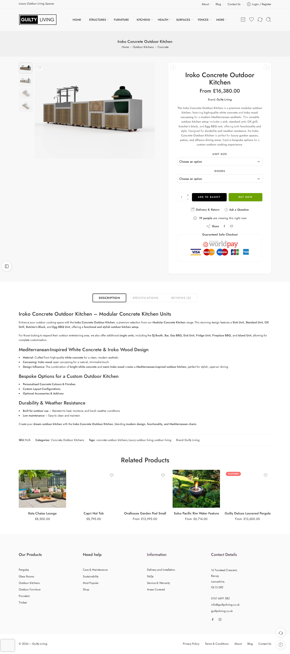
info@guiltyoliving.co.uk (225, 604)
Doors (219, 171)
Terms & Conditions (217, 644)
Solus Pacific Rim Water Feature (196, 513)
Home (125, 47)
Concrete (163, 47)
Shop (86, 589)
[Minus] (188, 199)
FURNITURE (121, 20)
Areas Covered (156, 589)
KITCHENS (143, 20)
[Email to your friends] (231, 226)
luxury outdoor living (141, 440)
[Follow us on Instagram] (220, 619)
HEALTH (163, 20)
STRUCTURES (97, 20)
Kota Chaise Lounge (42, 513)
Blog (218, 4)
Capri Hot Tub (94, 513)
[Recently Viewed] (280, 644)
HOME (77, 20)
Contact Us (234, 4)
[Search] (268, 19)
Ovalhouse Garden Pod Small (145, 513)
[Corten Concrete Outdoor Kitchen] (173, 67)
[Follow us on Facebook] (212, 619)
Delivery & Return (207, 209)
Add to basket (209, 197)
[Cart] (243, 19)
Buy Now (246, 197)
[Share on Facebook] (224, 226)
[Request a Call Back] (280, 632)
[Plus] (188, 195)
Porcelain (24, 596)
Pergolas (24, 570)
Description (109, 298)
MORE (220, 20)
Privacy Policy (191, 644)
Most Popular (91, 583)
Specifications (145, 298)
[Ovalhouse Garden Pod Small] (145, 489)
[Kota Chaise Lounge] (42, 489)
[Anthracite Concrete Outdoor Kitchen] (266, 67)
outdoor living (162, 440)
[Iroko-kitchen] (25, 68)
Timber (23, 602)
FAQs (150, 576)
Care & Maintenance (95, 570)
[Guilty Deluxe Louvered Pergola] (247, 489)
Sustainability (90, 576)
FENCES (203, 20)
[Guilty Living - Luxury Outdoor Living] (38, 19)
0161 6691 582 (220, 598)
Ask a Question (238, 209)
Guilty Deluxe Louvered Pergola (247, 513)
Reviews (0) (181, 298)
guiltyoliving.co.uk (222, 611)
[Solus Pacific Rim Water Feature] (196, 489)
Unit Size (219, 154)
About (205, 4)
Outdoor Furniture (29, 589)
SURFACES (183, 20)
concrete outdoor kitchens (111, 440)
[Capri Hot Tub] (93, 489)
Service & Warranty (158, 583)
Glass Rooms (26, 576)
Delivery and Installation (161, 570)
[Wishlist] (39, 68)
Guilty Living (224, 99)
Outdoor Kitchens (143, 47)
